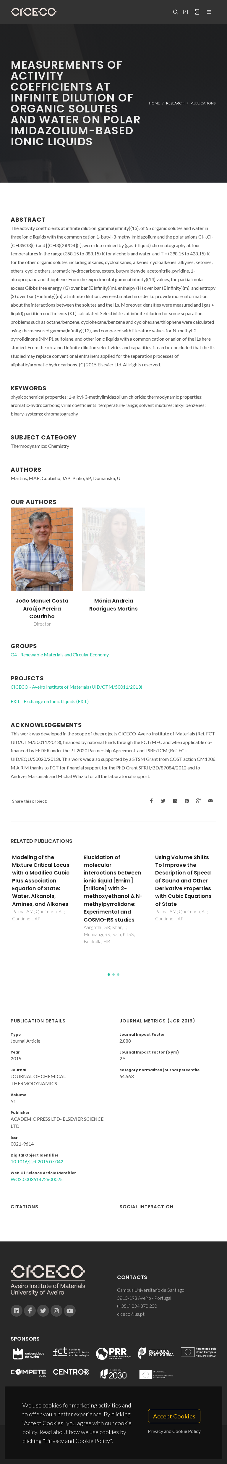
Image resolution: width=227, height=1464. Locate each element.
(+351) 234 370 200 (137, 1306)
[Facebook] (30, 1311)
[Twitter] (43, 1311)
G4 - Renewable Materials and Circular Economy (60, 654)
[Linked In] (16, 1311)
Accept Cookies (174, 1416)
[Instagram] (56, 1311)
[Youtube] (70, 1311)
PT (186, 12)
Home (154, 103)
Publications (203, 103)
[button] (109, 974)
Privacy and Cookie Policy (174, 1431)
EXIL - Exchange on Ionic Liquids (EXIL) (50, 701)
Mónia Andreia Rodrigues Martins (113, 604)
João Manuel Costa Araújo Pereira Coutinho (42, 608)
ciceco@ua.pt (131, 1314)
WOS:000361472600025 (37, 1179)
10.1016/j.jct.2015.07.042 (37, 1161)
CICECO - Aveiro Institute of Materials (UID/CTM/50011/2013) (76, 687)
